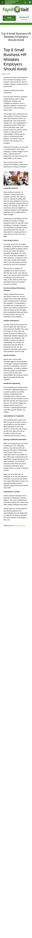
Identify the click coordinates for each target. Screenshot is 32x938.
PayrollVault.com (19, 525)
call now (25, 2)
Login (9, 18)
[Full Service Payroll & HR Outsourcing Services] (16, 9)
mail (29, 2)
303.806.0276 (24, 17)
